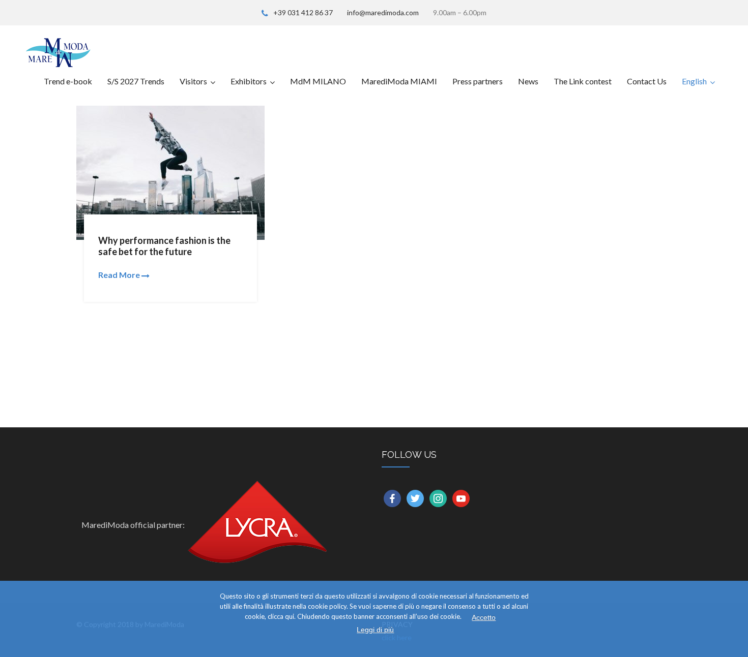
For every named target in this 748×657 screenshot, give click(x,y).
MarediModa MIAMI (399, 81)
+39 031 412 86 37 (303, 12)
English (694, 81)
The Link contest (583, 81)
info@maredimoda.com (383, 12)
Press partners (477, 81)
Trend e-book (68, 81)
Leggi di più (375, 629)
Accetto (484, 617)
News (528, 81)
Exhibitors (249, 81)
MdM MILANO (318, 81)
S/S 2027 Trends (135, 81)
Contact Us (647, 81)
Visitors (193, 81)
